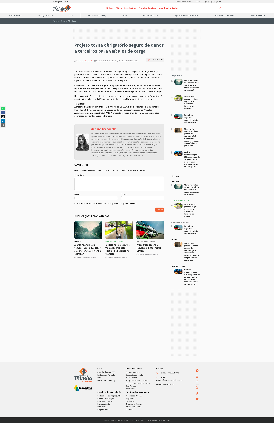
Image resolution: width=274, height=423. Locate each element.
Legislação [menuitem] (129, 8)
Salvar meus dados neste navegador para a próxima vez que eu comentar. (107, 203)
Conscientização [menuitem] (147, 8)
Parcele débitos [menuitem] (15, 15)
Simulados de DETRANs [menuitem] (224, 15)
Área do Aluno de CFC (106, 372)
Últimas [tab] (176, 176)
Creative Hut (164, 420)
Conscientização (134, 369)
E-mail (124, 194)
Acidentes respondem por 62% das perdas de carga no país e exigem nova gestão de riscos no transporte (192, 159)
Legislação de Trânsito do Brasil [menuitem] (186, 15)
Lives (99, 378)
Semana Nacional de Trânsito (138, 383)
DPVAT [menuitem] (124, 15)
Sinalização (130, 401)
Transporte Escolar (133, 407)
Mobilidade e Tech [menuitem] (168, 8)
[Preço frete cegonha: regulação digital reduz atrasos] (150, 230)
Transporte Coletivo (134, 404)
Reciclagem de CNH (105, 401)
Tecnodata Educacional (184, 1)
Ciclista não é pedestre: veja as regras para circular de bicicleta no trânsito (117, 249)
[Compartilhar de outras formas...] (3, 125)
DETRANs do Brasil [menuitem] (257, 15)
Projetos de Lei (103, 410)
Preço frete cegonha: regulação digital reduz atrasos (148, 247)
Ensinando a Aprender (106, 375)
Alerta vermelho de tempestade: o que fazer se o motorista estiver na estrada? (87, 249)
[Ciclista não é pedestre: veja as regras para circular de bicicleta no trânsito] (119, 230)
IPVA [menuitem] (71, 15)
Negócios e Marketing (106, 380)
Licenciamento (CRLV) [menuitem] (97, 15)
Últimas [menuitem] (110, 8)
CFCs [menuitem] (118, 8)
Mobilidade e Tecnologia (137, 392)
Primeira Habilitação (105, 399)
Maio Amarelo (131, 378)
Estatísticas (101, 407)
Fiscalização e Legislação (109, 392)
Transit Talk (130, 389)
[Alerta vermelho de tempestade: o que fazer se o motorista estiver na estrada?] (88, 230)
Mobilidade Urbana (134, 396)
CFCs (99, 369)
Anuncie (197, 1)
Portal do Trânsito (60, 21)
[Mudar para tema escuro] (220, 8)
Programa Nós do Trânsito (136, 380)
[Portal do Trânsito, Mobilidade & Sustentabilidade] (83, 375)
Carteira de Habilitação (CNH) (109, 396)
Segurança (130, 399)
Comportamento (133, 372)
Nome (77, 194)
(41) (173, 373)
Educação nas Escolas (135, 375)
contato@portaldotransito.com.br (170, 380)
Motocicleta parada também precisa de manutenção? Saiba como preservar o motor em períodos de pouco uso (192, 137)
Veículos (129, 410)
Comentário (79, 175)
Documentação (103, 404)
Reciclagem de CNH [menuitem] (45, 15)
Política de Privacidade (165, 384)
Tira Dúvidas (131, 386)
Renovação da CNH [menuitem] (150, 15)
